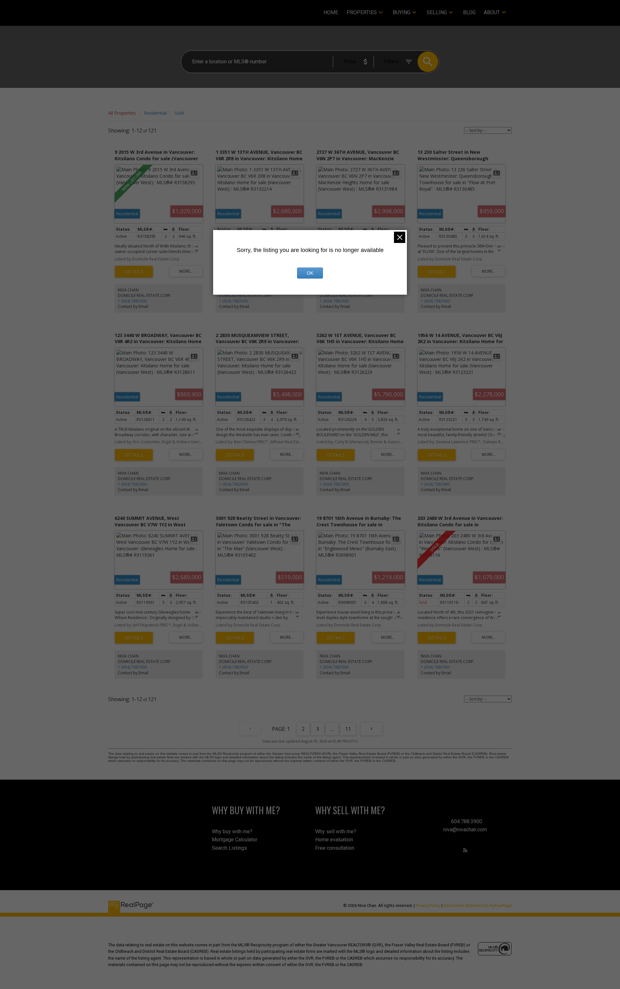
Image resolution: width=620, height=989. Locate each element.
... (332, 728)
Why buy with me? (232, 831)
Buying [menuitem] (401, 12)
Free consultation (334, 848)
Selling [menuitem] (437, 12)
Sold (179, 113)
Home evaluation (334, 839)
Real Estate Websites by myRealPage (477, 905)
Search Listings (229, 848)
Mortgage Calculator (234, 839)
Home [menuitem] (331, 12)
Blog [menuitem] (469, 12)
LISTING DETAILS (134, 272)
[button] (465, 850)
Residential (155, 113)
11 (348, 728)
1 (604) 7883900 (132, 301)
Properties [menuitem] (361, 12)
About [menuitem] (492, 12)
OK (310, 273)
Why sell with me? (335, 831)
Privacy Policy (428, 905)
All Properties (122, 113)
